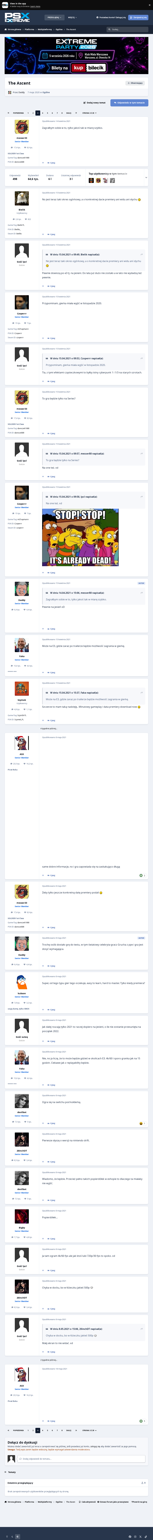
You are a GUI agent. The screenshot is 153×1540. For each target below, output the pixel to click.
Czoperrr (22, 313)
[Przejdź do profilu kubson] (22, 982)
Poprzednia (18, 113)
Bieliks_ (17, 229)
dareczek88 (19, 162)
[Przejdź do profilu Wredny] (91, 180)
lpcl (83, 496)
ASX (22, 754)
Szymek (22, 699)
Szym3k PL (21, 715)
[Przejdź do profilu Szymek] (22, 689)
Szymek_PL (19, 719)
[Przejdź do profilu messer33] (22, 127)
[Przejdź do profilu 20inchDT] (22, 1140)
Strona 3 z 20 (88, 113)
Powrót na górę (140, 1502)
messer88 (86, 453)
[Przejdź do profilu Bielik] (22, 198)
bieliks (19, 233)
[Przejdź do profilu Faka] (22, 645)
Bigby (22, 1227)
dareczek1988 (23, 157)
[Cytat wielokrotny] (43, 163)
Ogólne (46, 92)
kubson (22, 993)
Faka (22, 656)
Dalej (68, 113)
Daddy (22, 92)
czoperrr (20, 337)
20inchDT (22, 1150)
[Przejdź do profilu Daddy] (9, 92)
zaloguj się (95, 1446)
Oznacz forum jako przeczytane (114, 1502)
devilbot (21, 1112)
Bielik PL (20, 225)
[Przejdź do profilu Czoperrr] (22, 302)
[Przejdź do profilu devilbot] (112, 180)
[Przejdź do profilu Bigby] (22, 1216)
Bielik (22, 209)
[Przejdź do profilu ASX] (105, 180)
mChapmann (23, 329)
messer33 (22, 137)
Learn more (5, 5)
